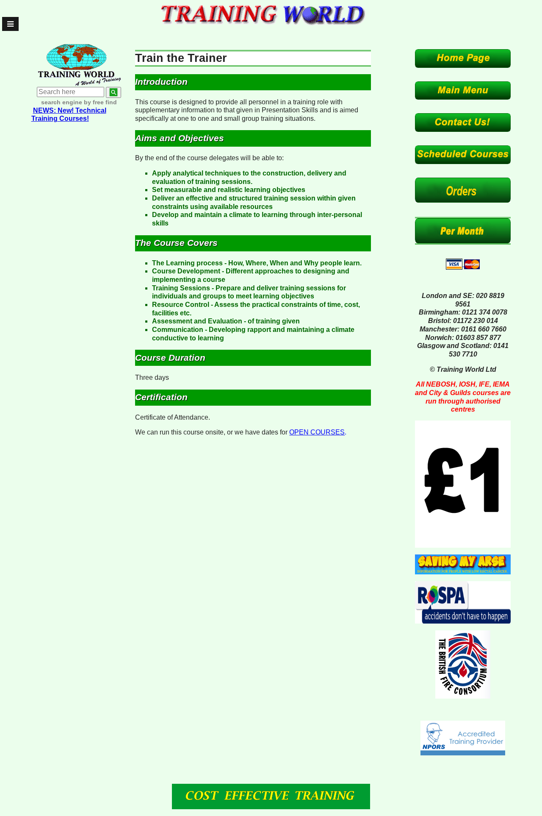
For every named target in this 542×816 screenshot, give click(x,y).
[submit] (113, 92)
